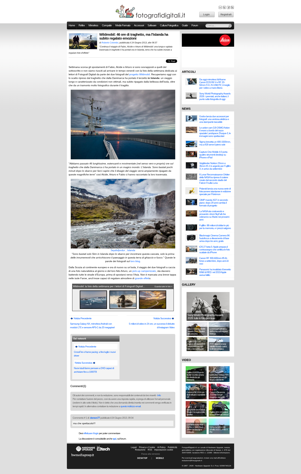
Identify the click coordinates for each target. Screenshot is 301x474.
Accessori (139, 25)
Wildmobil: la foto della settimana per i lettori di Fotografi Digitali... (109, 286)
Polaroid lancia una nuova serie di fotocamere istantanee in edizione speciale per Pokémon (215, 191)
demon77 (95, 417)
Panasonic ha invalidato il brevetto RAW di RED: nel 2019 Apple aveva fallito (215, 272)
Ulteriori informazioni (222, 453)
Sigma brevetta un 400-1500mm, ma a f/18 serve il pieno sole (215, 143)
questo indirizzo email (131, 406)
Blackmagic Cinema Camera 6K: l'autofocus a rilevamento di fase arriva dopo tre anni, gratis (214, 238)
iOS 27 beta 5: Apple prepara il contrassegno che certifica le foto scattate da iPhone (214, 249)
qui (114, 438)
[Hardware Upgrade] (85, 451)
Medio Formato (122, 25)
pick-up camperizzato (144, 271)
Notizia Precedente (82, 318)
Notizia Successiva (162, 318)
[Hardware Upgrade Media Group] (82, 457)
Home (72, 25)
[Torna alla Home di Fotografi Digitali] (150, 18)
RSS (150, 450)
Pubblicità (172, 447)
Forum (194, 25)
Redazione (140, 450)
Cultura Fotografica (169, 25)
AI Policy (161, 447)
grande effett (142, 278)
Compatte (107, 25)
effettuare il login (90, 433)
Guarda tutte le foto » (163, 286)
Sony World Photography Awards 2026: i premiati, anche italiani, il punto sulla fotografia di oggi (214, 96)
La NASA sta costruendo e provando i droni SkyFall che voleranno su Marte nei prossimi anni (214, 215)
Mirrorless (93, 25)
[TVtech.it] (103, 451)
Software (152, 25)
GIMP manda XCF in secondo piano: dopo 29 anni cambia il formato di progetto (213, 203)
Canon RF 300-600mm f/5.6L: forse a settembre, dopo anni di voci (213, 261)
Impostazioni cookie (163, 450)
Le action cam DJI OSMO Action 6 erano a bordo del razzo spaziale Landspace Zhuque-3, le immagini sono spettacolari (215, 131)
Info (159, 395)
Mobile (160, 458)
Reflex (82, 25)
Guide (185, 25)
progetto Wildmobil (139, 74)
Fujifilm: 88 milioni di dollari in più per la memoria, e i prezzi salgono (215, 227)
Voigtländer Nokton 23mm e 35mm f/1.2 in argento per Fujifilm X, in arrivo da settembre (215, 166)
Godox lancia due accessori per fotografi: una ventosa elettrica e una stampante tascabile (214, 119)
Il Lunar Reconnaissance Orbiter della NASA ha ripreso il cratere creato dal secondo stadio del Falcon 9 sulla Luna (214, 178)
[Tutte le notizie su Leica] (208, 46)
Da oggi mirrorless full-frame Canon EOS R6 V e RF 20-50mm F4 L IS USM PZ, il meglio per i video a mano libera (214, 83)
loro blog (135, 261)
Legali (134, 447)
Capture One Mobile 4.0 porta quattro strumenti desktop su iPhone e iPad (213, 154)
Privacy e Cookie (147, 447)
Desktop (142, 458)
